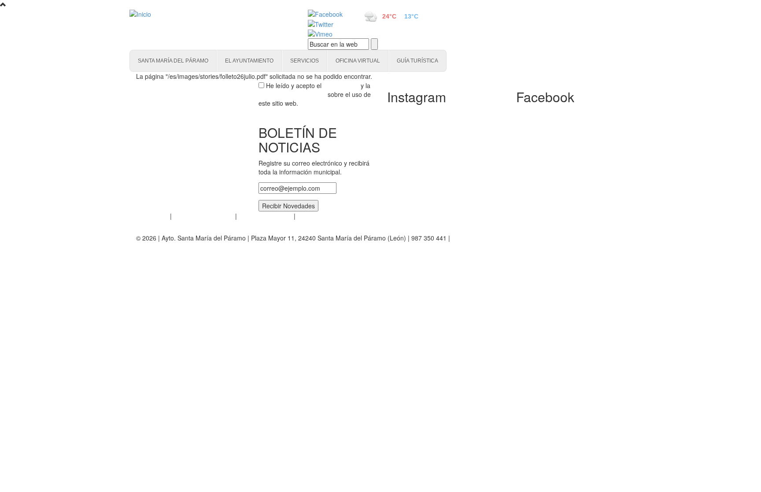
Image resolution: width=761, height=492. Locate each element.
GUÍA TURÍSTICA (417, 61)
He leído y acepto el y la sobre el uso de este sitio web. (315, 94)
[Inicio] (209, 13)
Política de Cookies (265, 215)
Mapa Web (312, 215)
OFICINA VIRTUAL (358, 61)
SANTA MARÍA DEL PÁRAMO (173, 61)
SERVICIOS (304, 61)
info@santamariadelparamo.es (495, 237)
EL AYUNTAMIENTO (249, 61)
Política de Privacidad (203, 215)
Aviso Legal (152, 215)
